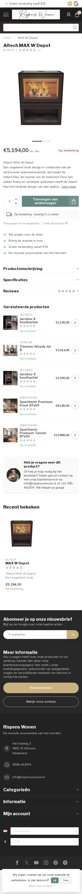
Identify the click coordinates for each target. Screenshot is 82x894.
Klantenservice (41, 688)
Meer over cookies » (41, 886)
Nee (66, 880)
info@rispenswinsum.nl (28, 777)
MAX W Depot (27, 38)
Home (7, 38)
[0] (77, 14)
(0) (39, 50)
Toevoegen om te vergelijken (21, 223)
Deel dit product (54, 223)
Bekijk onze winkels (41, 702)
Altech (8, 50)
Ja (54, 880)
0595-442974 (21, 765)
